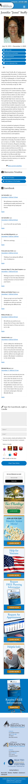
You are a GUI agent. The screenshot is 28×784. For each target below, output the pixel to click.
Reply (2, 211)
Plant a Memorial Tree (11, 63)
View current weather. (15, 166)
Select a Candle (7, 444)
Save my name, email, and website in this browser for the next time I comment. (14, 439)
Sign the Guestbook (9, 56)
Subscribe (14, 481)
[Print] (3, 67)
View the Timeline (9, 177)
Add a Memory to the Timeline (11, 53)
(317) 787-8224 (13, 753)
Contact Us (11, 731)
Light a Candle (8, 50)
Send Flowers (8, 59)
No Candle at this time (10, 458)
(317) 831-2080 (13, 734)
